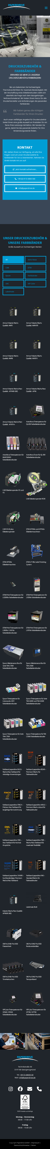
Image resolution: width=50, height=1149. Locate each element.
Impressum (35, 1143)
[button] (46, 8)
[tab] (13, 259)
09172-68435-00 (27, 1075)
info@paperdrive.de (27, 1077)
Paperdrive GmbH (23, 1143)
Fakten (33, 1145)
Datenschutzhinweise (21, 1145)
